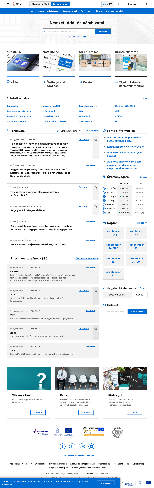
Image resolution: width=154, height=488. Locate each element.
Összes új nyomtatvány (87, 258)
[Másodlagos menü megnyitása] (8, 4)
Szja (81, 111)
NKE (117, 121)
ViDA (117, 111)
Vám (90, 11)
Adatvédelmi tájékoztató (82, 464)
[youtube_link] (91, 446)
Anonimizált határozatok (19, 116)
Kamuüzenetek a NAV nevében (125, 146)
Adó (83, 11)
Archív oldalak (38, 464)
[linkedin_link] (72, 446)
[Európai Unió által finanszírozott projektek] (53, 432)
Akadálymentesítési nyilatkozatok (89, 467)
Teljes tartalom (60, 4)
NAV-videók (84, 116)
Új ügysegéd (49, 111)
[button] (96, 147)
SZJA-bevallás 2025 (125, 106)
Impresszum (104, 464)
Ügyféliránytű (37, 11)
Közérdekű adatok (88, 106)
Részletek (7, 484)
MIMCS (118, 116)
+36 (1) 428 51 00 (100, 474)
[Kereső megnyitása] (145, 4)
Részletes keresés (77, 37)
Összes (143, 98)
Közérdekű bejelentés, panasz (79, 456)
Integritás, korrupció (58, 467)
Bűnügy (99, 11)
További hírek (92, 130)
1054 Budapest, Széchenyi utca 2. (65, 474)
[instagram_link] (82, 446)
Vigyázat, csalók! (51, 106)
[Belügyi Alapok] (94, 432)
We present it (85, 121)
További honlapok (58, 464)
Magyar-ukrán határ (17, 121)
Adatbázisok (53, 11)
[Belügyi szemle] (117, 433)
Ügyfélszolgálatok (114, 11)
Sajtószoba (12, 106)
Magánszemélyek (40, 4)
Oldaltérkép (138, 464)
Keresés (103, 31)
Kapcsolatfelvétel (18, 464)
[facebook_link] (63, 446)
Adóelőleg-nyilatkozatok (19, 111)
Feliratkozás (137, 311)
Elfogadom (106, 483)
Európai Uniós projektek (54, 121)
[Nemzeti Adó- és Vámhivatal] (16, 4)
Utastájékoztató (51, 116)
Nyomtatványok (69, 11)
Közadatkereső (121, 464)
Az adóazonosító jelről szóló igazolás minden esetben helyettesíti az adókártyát (124, 165)
